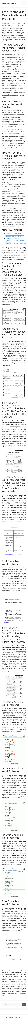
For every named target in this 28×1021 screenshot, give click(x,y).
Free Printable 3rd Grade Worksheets (16, 243)
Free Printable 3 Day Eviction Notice (15, 233)
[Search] (24, 1004)
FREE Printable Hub (10, 3)
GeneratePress (14, 1018)
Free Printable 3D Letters (12, 238)
